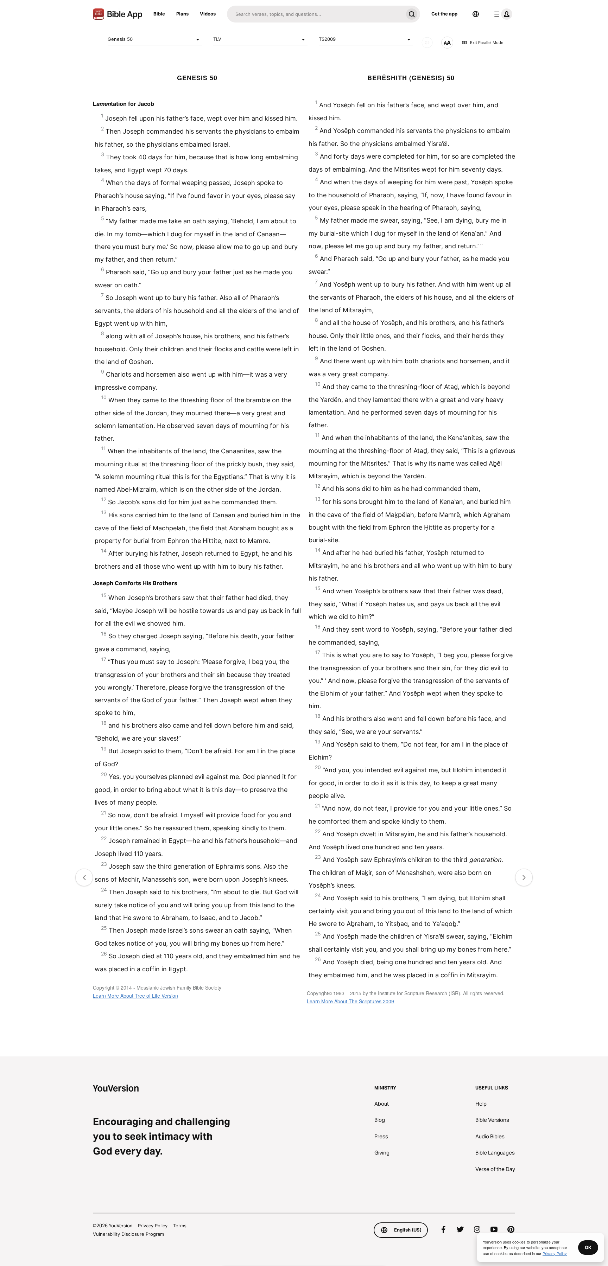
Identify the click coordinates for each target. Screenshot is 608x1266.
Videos (208, 14)
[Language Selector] (476, 14)
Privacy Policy (152, 1225)
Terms (179, 1225)
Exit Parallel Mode (486, 42)
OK (588, 1247)
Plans (182, 14)
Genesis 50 (120, 39)
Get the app (444, 14)
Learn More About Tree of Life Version (135, 995)
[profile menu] (501, 14)
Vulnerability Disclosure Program (128, 1234)
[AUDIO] (427, 42)
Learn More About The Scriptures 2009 (350, 1001)
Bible (159, 14)
